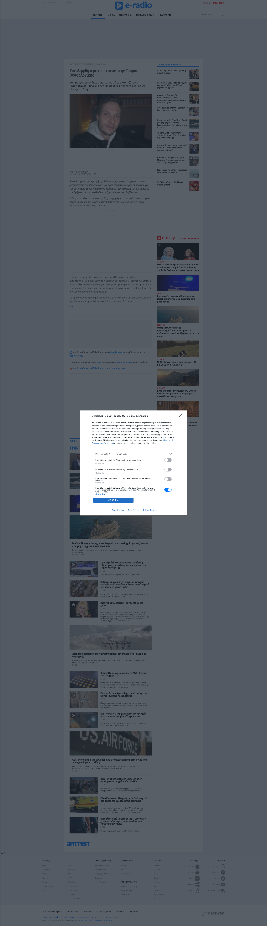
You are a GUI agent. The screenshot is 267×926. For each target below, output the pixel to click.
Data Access (133, 510)
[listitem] (133, 453)
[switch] (168, 460)
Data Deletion (118, 510)
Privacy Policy (149, 510)
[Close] (181, 416)
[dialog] (133, 463)
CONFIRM (113, 500)
